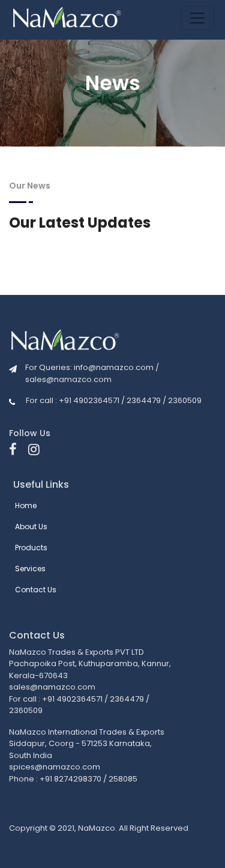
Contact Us (35, 589)
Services (30, 568)
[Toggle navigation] (197, 18)
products (31, 547)
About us (31, 526)
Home (26, 505)
